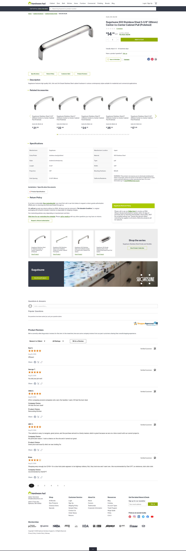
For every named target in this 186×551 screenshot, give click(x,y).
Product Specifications (38, 191)
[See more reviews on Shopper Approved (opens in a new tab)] (41, 362)
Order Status (73, 513)
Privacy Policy (32, 533)
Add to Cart (139, 40)
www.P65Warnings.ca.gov (132, 181)
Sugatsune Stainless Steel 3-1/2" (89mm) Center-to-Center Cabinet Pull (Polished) (43, 118)
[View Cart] (156, 3)
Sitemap (47, 533)
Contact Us (72, 510)
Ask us (125, 53)
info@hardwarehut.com (35, 499)
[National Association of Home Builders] (143, 526)
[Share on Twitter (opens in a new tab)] (38, 362)
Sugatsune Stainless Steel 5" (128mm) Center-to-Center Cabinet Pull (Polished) (92, 118)
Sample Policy (73, 508)
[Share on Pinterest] (152, 59)
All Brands (52, 501)
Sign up (153, 504)
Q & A (109, 515)
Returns (71, 515)
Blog (109, 501)
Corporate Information (95, 508)
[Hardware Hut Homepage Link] (37, 3)
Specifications (35, 74)
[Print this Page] (155, 59)
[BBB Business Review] (97, 526)
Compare (126, 59)
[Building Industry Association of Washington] (133, 526)
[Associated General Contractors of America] (122, 526)
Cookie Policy (40, 533)
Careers (90, 503)
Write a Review (78, 341)
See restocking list (49, 203)
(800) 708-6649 (43, 8)
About (90, 501)
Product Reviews (82, 74)
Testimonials (92, 505)
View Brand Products (40, 278)
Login (144, 3)
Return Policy (50, 74)
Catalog (110, 503)
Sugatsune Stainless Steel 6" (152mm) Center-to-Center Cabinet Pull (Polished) (117, 118)
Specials (51, 508)
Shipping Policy (73, 505)
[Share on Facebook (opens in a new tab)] (35, 362)
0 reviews (120, 28)
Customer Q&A (65, 74)
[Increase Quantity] (117, 40)
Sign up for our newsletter (137, 501)
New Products (53, 503)
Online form (132, 211)
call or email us (65, 216)
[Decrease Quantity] (107, 40)
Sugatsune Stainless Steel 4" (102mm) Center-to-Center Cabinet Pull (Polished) (68, 118)
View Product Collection (137, 248)
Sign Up (149, 3)
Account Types (112, 505)
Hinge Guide (111, 510)
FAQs (109, 513)
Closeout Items (54, 505)
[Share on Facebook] (148, 59)
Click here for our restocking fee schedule (41, 216)
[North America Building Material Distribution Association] (110, 526)
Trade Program (112, 508)
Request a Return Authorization (40, 220)
